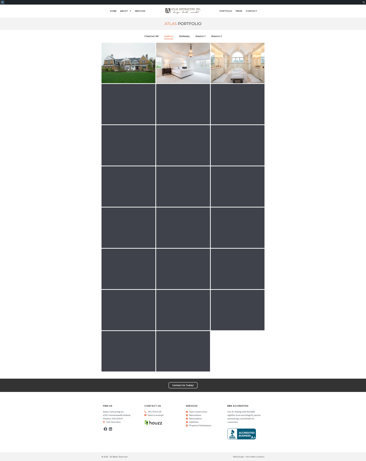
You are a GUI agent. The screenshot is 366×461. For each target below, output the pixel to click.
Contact (251, 11)
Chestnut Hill (151, 36)
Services (140, 11)
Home (113, 11)
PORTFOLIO (226, 11)
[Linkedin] (110, 429)
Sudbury (168, 36)
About (124, 11)
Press (239, 11)
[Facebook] (105, 429)
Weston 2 (216, 36)
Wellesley (184, 36)
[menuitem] (2, 2)
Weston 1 (200, 36)
